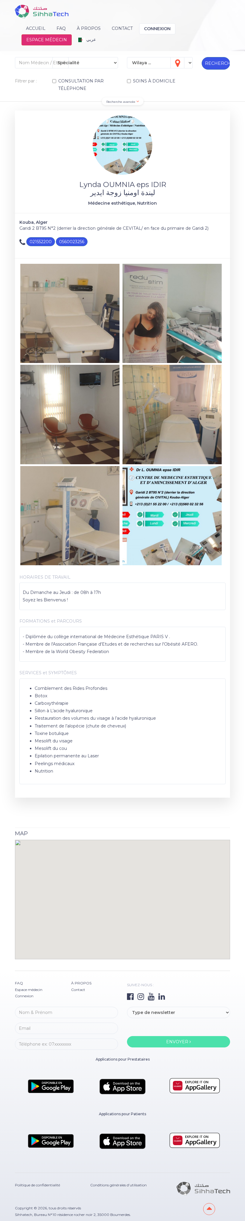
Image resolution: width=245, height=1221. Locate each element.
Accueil (35, 28)
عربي (90, 39)
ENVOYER (177, 1041)
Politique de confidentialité (37, 1185)
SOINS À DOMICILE (154, 81)
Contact (122, 28)
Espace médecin (46, 39)
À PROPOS (89, 28)
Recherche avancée (121, 102)
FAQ (61, 28)
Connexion (157, 28)
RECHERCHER (217, 63)
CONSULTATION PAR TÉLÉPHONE (81, 84)
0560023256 (71, 241)
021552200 (41, 241)
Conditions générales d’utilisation (118, 1185)
